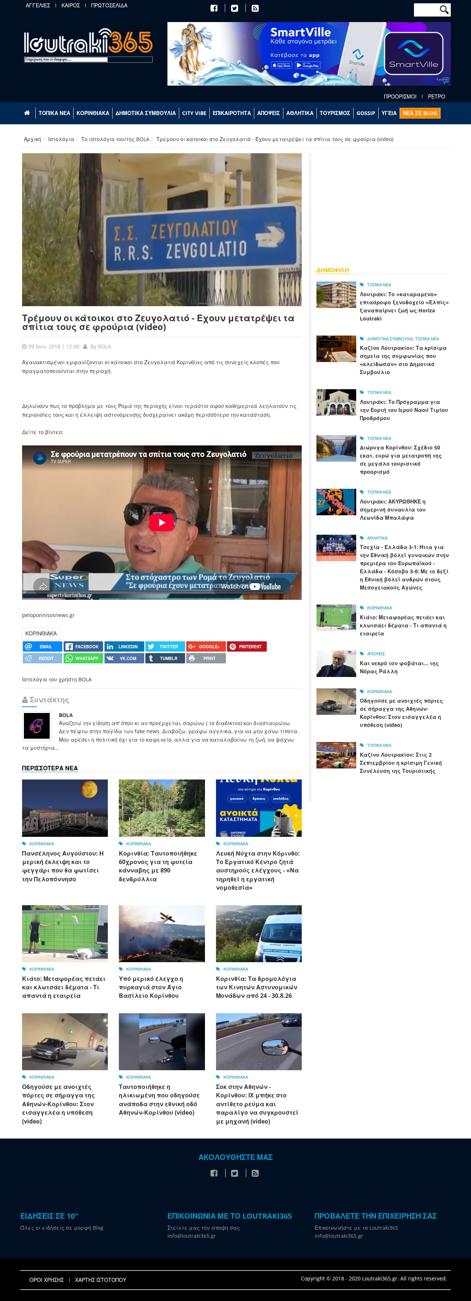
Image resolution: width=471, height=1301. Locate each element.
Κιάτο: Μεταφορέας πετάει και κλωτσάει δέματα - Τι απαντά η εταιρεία (64, 987)
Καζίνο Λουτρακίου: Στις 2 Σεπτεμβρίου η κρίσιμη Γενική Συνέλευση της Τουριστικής (401, 762)
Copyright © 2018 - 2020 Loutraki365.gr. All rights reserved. (374, 1278)
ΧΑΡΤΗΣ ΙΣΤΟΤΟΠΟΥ (100, 1280)
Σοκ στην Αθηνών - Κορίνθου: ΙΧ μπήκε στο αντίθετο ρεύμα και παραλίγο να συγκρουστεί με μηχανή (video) (257, 1104)
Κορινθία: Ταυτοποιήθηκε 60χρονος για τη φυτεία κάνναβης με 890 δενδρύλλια (158, 866)
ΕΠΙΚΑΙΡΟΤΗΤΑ (232, 113)
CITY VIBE (194, 113)
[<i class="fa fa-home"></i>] (27, 113)
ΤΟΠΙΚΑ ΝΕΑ (54, 113)
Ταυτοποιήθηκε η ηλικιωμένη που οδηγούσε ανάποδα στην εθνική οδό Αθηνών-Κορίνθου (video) (159, 1100)
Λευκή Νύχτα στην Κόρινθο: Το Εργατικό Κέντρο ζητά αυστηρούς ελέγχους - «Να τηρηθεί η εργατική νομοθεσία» (258, 870)
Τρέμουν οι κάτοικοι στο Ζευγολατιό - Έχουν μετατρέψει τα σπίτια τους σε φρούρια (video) (158, 322)
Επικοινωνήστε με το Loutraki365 (356, 1227)
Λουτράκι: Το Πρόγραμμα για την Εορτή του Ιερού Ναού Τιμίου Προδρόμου (404, 410)
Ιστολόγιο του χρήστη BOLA (57, 679)
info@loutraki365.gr (191, 1235)
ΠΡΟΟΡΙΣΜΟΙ (400, 96)
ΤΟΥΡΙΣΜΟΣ (335, 113)
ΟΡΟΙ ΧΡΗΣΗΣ (46, 1280)
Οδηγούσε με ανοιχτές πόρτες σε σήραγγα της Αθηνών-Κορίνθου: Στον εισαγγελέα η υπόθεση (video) (58, 1104)
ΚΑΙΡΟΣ (70, 5)
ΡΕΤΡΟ (436, 96)
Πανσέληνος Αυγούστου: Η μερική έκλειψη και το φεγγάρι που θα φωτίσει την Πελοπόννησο (63, 866)
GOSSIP (366, 113)
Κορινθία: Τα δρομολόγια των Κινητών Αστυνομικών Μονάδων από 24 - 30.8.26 (256, 987)
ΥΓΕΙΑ (389, 113)
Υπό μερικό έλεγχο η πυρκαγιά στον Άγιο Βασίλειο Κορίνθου (151, 987)
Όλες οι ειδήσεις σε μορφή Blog (61, 1227)
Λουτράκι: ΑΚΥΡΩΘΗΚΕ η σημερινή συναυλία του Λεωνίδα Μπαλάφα (393, 509)
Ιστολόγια (61, 139)
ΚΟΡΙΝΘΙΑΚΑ (93, 113)
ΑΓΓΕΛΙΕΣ (38, 5)
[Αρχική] (88, 45)
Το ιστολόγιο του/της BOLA (115, 139)
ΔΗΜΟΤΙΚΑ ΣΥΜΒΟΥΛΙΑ (146, 113)
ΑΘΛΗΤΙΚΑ (300, 113)
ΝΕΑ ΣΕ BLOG (420, 113)
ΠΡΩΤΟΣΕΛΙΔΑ (109, 5)
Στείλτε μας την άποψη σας (203, 1227)
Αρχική (32, 139)
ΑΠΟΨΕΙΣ (268, 113)
